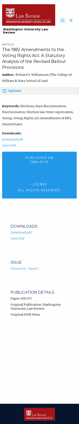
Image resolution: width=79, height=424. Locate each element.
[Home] (27, 15)
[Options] (4, 91)
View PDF (9, 145)
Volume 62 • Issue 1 (25, 268)
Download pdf (12, 139)
